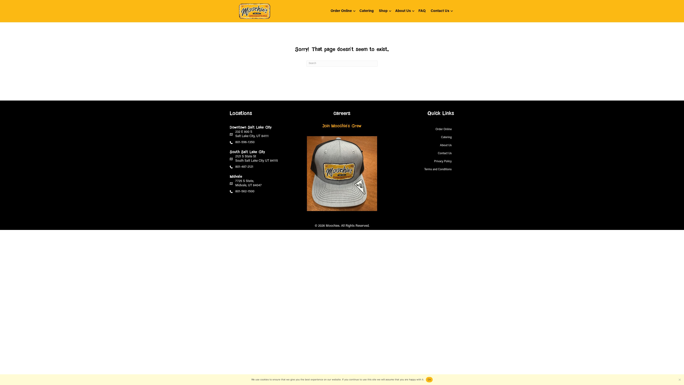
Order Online (341, 11)
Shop (383, 11)
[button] (354, 11)
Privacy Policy (443, 161)
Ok (429, 379)
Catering (366, 11)
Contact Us (440, 11)
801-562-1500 (244, 191)
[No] (679, 379)
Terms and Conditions (438, 169)
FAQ (422, 11)
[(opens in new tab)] (342, 173)
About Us (403, 11)
